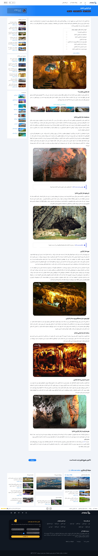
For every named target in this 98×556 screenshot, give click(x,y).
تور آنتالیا (15, 104)
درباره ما (79, 541)
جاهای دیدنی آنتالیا (79, 245)
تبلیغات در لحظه (70, 541)
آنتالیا (84, 442)
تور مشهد (15, 109)
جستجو (13, 2)
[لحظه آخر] (84, 512)
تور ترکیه (15, 119)
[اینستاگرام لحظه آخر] (25, 513)
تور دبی (15, 124)
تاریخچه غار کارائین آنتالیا (81, 37)
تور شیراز (72, 524)
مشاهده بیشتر (76, 53)
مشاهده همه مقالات (75, 470)
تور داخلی (63, 524)
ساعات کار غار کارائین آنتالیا (80, 44)
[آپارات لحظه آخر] (10, 513)
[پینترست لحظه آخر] (18, 513)
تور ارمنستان (15, 128)
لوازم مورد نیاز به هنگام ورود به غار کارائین (77, 42)
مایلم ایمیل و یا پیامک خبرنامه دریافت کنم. (17, 533)
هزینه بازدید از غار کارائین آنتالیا (79, 49)
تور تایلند (56, 527)
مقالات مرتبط (69, 475)
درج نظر (32, 460)
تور (85, 2)
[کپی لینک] (50, 508)
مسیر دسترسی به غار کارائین (80, 47)
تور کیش (15, 95)
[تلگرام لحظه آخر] (21, 513)
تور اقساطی (65, 2)
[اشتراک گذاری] (47, 508)
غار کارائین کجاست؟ (82, 32)
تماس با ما (86, 541)
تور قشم (15, 114)
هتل (81, 2)
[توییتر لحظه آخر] (14, 513)
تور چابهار (81, 527)
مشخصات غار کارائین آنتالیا (80, 34)
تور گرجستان (15, 133)
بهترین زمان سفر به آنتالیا (77, 187)
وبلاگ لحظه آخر (73, 2)
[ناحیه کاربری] (6, 3)
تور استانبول (15, 100)
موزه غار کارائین (83, 39)
